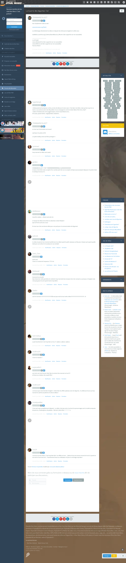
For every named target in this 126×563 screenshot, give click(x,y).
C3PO (52, 533)
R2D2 (56, 533)
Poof (117, 335)
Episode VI (116, 86)
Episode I (118, 80)
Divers (111, 80)
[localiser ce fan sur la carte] (42, 21)
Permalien (64, 53)
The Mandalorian (112, 113)
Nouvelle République (110, 303)
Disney (96, 526)
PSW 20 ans (117, 100)
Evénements (108, 90)
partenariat (7, 119)
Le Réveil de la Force (47, 528)
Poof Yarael (108, 335)
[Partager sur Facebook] (54, 63)
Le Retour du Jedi (67, 531)
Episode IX (116, 84)
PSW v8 (28, 547)
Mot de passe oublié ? (14, 29)
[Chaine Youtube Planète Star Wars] (105, 2)
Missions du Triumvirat (111, 254)
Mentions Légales (35, 547)
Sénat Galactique (110, 301)
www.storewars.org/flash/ (39, 27)
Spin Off (107, 108)
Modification (49, 53)
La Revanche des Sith (98, 528)
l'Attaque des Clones (77, 528)
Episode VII (108, 88)
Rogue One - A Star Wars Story (75, 535)
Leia (119, 531)
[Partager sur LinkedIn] (67, 63)
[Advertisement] (62, 84)
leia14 (34, 449)
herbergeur (108, 222)
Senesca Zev (108, 323)
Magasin (108, 96)
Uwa (106, 347)
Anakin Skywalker (107, 531)
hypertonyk (36, 102)
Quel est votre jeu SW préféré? (113, 229)
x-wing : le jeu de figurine (111, 227)
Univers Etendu (112, 115)
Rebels (108, 102)
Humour (108, 92)
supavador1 (36, 367)
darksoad (35, 271)
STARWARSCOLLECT (39, 17)
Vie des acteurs (112, 117)
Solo (119, 106)
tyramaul (35, 146)
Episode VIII (116, 88)
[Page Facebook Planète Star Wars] (94, 2)
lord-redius (36, 336)
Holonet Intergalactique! (111, 251)
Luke (115, 531)
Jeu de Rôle (115, 92)
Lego (100, 533)
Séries (106, 106)
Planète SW (108, 100)
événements (42, 535)
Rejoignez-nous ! (63, 547)
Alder (106, 351)
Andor (105, 80)
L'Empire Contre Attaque (45, 531)
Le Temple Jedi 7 (109, 246)
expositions (31, 535)
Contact (55, 547)
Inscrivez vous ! (78, 480)
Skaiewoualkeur (60, 467)
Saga (118, 104)
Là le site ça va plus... (110, 216)
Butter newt (108, 309)
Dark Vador (39, 533)
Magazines (116, 96)
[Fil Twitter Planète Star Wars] (101, 2)
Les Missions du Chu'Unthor (112, 256)
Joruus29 (52, 467)
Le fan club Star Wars (9, 40)
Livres (116, 94)
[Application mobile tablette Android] (91, 2)
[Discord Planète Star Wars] (108, 2)
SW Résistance (112, 110)
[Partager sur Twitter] (57, 63)
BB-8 (60, 533)
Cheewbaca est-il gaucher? (112, 224)
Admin (54, 53)
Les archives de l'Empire (111, 271)
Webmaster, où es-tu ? (111, 214)
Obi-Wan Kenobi (116, 98)
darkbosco (36, 211)
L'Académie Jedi (109, 248)
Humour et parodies (37, 467)
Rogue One (115, 102)
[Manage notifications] (122, 549)
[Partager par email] (71, 63)
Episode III (116, 82)
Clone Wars (119, 533)
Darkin (34, 290)
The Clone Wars (112, 111)
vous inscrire (79, 472)
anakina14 (36, 351)
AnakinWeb (51, 526)
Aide (114, 556)
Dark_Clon (36, 253)
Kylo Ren (46, 533)
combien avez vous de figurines (113, 219)
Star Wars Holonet (32, 543)
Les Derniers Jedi (38, 537)
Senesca (117, 323)
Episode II (108, 82)
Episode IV (108, 84)
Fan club (116, 90)
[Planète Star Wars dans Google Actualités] (112, 2)
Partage (106, 556)
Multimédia (107, 98)
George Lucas (85, 526)
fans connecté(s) (114, 132)
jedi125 (35, 236)
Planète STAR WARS (14, 2)
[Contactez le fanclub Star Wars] (115, 2)
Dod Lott (107, 296)
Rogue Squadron (110, 104)
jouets (93, 533)
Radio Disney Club (43, 543)
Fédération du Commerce (112, 300)
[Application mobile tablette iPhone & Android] (84, 2)
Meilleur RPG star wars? (111, 232)
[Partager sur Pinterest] (60, 63)
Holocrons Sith (109, 264)
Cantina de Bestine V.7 (110, 261)
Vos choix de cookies (46, 547)
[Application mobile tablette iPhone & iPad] (87, 2)
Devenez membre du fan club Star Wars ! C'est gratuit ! (14, 11)
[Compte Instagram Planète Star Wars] (98, 2)
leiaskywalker (37, 402)
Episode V (108, 86)
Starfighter (115, 108)
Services (112, 106)
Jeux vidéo (109, 94)
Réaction (59, 53)
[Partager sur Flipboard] (64, 63)
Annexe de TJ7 (108, 259)
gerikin (35, 162)
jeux (97, 533)
